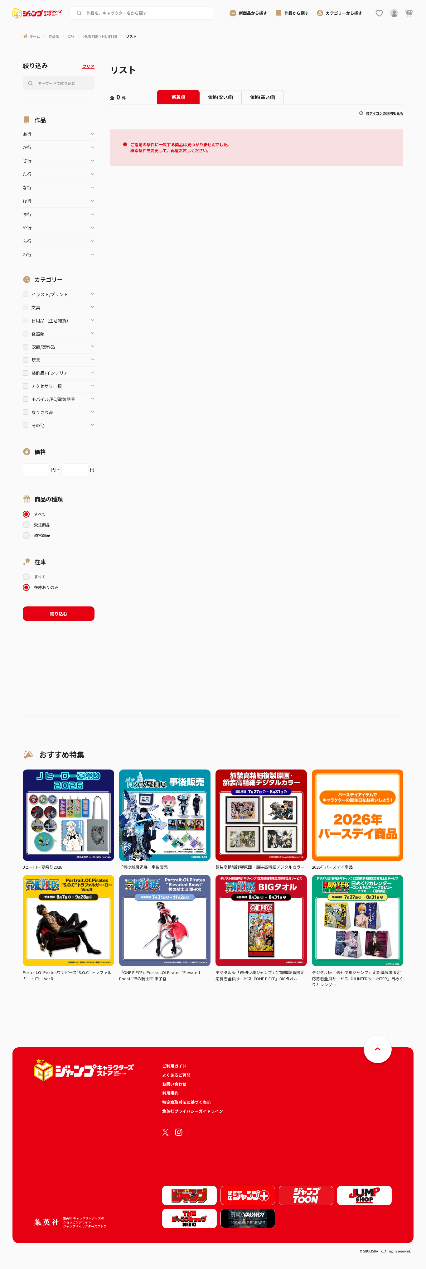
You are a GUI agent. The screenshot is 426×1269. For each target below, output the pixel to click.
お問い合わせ (174, 1084)
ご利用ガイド (174, 1066)
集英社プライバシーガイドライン (192, 1111)
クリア (88, 66)
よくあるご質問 (176, 1075)
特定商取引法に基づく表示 (186, 1102)
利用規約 (170, 1093)
